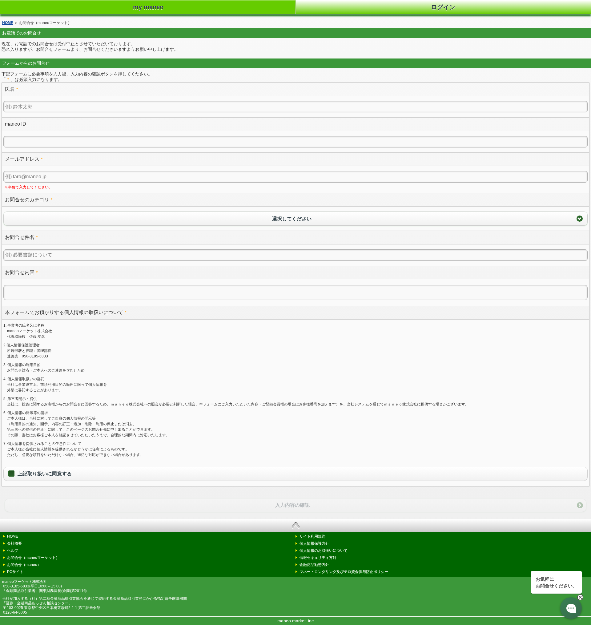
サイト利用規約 (312, 536)
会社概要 (14, 543)
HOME (7, 23)
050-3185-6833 (16, 586)
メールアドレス (22, 159)
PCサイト (15, 572)
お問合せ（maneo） (24, 564)
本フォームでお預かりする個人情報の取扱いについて (64, 312)
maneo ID (15, 124)
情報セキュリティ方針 (318, 557)
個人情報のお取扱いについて (324, 550)
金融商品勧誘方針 (314, 564)
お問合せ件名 (19, 237)
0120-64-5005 (15, 612)
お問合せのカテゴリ (27, 199)
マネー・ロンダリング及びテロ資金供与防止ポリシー (344, 572)
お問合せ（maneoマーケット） (33, 557)
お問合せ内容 (19, 272)
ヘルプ (12, 550)
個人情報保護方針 (314, 543)
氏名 (10, 89)
